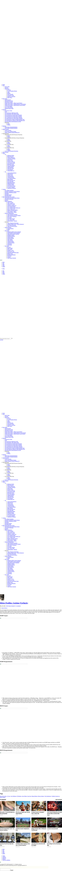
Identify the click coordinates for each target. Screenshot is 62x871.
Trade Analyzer (5, 152)
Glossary (9, 256)
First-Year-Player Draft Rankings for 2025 (13, 121)
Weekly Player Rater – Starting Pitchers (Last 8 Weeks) (15, 104)
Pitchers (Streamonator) (9, 213)
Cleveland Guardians (11, 158)
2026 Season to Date (9, 100)
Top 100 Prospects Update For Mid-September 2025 (15, 120)
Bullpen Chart (10, 253)
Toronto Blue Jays (10, 170)
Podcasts (6, 87)
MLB (3, 262)
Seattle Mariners (10, 167)
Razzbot (6, 200)
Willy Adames (2, 797)
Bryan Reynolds (3, 796)
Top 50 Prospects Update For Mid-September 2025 (14, 119)
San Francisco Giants (11, 185)
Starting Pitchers (10, 228)
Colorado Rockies (10, 177)
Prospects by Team (8, 110)
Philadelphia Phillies (11, 182)
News (3, 85)
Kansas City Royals (11, 161)
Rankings (4, 125)
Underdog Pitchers (10, 242)
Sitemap (4, 858)
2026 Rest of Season (9, 101)
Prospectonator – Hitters (11, 212)
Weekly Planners (8, 227)
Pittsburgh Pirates (10, 183)
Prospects (4, 109)
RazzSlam (7, 193)
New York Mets (10, 181)
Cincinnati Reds (10, 176)
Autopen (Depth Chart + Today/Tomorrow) (15, 224)
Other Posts (7, 88)
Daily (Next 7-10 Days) (11, 216)
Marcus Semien (41, 796)
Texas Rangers (10, 169)
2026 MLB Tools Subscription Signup (12, 198)
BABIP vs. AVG (10, 250)
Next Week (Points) (11, 218)
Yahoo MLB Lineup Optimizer (13, 234)
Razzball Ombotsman (11, 254)
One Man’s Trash (10, 95)
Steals (8, 92)
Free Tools (7, 246)
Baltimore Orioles (10, 155)
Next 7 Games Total (11, 208)
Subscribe (4, 857)
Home (3, 84)
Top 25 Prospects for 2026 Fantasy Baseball (13, 115)
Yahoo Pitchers (10, 240)
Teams (3, 153)
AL (5, 154)
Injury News (9, 97)
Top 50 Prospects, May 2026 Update (12, 113)
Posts (6, 111)
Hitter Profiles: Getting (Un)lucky (14, 603)
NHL (3, 264)
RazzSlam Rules (8, 195)
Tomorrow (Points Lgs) (11, 205)
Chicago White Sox (11, 157)
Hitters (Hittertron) (8, 201)
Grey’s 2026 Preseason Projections (11, 151)
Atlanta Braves (10, 173)
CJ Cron (8, 796)
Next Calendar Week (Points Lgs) (13, 207)
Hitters (8, 123)
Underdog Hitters (10, 241)
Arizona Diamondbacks (11, 172)
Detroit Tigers (10, 159)
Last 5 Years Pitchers (9, 107)
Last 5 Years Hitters (8, 106)
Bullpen (8, 93)
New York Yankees (11, 165)
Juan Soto (29, 796)
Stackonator (9, 244)
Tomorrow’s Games (11, 204)
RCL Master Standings (9, 190)
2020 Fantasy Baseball (10, 605)
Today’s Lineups (8, 130)
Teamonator (9, 243)
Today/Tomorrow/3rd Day (12, 214)
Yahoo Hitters (10, 239)
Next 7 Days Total (10, 219)
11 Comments (18, 605)
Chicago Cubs (10, 175)
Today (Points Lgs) (11, 203)
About (3, 855)
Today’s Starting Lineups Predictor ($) (12, 132)
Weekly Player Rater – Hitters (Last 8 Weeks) (13, 103)
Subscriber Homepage (9, 199)
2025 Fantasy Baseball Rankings (11, 128)
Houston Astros (10, 160)
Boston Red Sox (10, 156)
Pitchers (8, 124)
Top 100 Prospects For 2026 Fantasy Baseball (13, 118)
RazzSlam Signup (8, 194)
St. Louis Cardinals (11, 187)
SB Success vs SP (10, 251)
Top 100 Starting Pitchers (12, 91)
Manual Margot (34, 796)
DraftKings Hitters (10, 235)
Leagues (4, 189)
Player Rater (4, 98)
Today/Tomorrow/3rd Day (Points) (14, 215)
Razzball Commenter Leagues (10, 192)
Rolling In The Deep (11, 96)
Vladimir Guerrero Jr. (56, 796)
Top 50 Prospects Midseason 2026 (11, 112)
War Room (9, 255)
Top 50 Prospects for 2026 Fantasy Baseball (13, 116)
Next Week (9, 217)
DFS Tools (7, 230)
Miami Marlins (10, 179)
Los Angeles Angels (11, 163)
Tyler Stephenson (47, 796)
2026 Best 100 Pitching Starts (13, 252)
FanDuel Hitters (10, 237)
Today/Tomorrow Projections (12, 223)
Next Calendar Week (11, 206)
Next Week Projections (11, 225)
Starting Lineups (5, 129)
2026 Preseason (8, 99)
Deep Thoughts (10, 94)
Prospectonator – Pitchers (12, 220)
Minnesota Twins (10, 164)
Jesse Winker (24, 796)
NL (5, 171)
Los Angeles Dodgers (11, 178)
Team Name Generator (11, 258)
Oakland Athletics (10, 166)
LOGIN (1, 339)
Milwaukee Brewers (11, 180)
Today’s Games (10, 202)
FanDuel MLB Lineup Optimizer (13, 232)
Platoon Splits (10, 248)
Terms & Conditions (6, 860)
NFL (3, 263)
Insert (12, 870)
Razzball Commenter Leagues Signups (12, 191)
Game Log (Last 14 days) (12, 226)
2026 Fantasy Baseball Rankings (11, 127)
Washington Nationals (11, 188)
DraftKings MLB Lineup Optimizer (14, 231)
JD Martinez (19, 796)
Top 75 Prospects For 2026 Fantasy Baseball (13, 117)
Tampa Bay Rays (10, 168)
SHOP (3, 266)
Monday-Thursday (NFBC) (12, 210)
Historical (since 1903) (9, 108)
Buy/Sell (9, 89)
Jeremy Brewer (4, 607)
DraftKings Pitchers (11, 236)
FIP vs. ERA (9, 249)
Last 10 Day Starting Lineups (10, 131)
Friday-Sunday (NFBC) (11, 211)
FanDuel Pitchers (10, 238)
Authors (4, 856)
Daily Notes (7, 86)
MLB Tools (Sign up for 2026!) (8, 196)
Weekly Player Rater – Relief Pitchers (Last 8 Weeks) (15, 105)
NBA (3, 265)
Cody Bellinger (13, 796)
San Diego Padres (10, 184)
